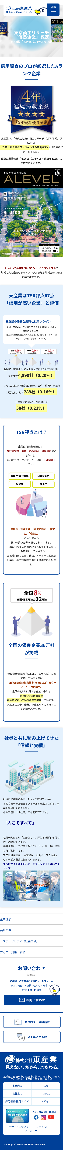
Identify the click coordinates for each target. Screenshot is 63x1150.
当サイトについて (19, 1126)
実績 (46, 1085)
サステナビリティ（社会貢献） (19, 941)
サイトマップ (29, 1131)
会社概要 (5, 930)
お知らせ (46, 1101)
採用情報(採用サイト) (17, 1101)
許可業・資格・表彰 (12, 952)
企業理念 (5, 919)
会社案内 (17, 1093)
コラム (46, 1093)
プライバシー (43, 1126)
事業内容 (17, 1085)
